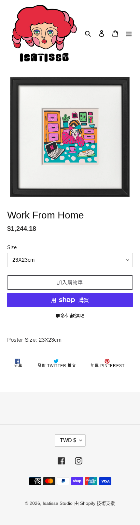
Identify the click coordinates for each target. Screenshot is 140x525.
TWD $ (68, 440)
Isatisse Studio (58, 503)
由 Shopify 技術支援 (94, 503)
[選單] (129, 33)
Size (12, 247)
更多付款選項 (70, 316)
